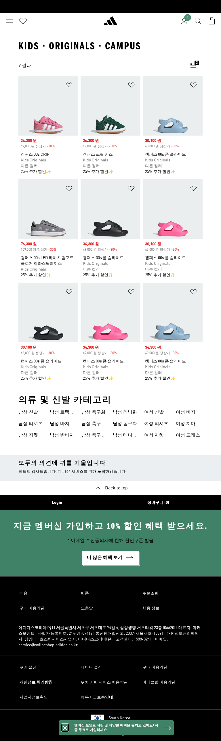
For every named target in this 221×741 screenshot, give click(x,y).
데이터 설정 (91, 667)
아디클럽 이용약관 (159, 682)
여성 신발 (154, 412)
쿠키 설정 (28, 667)
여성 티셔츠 (156, 424)
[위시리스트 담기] (69, 86)
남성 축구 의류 (94, 424)
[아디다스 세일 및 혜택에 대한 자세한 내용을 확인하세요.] (110, 6)
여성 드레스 (188, 435)
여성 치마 (185, 424)
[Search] (198, 21)
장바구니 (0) (158, 503)
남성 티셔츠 (30, 424)
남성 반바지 (62, 435)
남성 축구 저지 (94, 436)
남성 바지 (59, 424)
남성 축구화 (93, 412)
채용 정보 (150, 608)
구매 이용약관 (32, 608)
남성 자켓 (28, 435)
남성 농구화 (125, 424)
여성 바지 (185, 412)
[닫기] (65, 728)
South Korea (119, 718)
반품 (85, 593)
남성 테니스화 (125, 436)
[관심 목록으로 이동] (23, 21)
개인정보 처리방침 (36, 682)
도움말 (87, 608)
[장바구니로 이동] (212, 21)
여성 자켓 (154, 435)
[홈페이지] (110, 23)
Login (57, 503)
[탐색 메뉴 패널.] (9, 21)
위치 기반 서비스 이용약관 (104, 682)
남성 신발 (28, 412)
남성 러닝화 (125, 412)
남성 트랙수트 (62, 413)
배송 (24, 593)
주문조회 (150, 593)
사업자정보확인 (34, 697)
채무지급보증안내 (97, 697)
